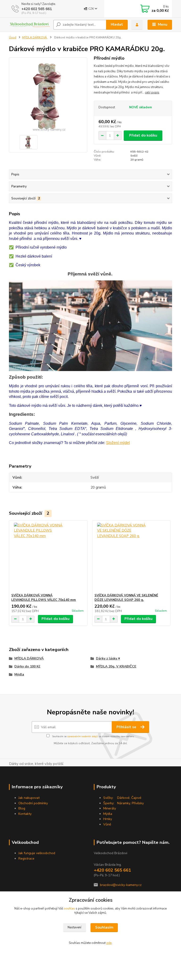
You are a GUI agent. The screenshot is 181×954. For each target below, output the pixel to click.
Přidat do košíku (143, 135)
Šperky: (108, 803)
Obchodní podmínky (33, 803)
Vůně (107, 824)
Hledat (117, 24)
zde (108, 943)
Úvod (12, 37)
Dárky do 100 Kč (27, 666)
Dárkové (123, 798)
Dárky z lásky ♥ (108, 658)
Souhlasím (104, 927)
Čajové (136, 798)
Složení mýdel (118, 443)
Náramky (123, 803)
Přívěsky (138, 803)
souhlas (69, 908)
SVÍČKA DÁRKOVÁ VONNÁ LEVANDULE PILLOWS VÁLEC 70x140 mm (43, 597)
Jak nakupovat (29, 798)
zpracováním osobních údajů (82, 736)
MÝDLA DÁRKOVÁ (35, 37)
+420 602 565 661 (36, 9)
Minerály (109, 808)
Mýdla (19, 674)
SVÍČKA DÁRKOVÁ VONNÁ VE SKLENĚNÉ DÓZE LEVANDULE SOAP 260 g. (126, 597)
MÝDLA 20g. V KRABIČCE (116, 666)
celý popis (152, 92)
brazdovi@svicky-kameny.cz (121, 885)
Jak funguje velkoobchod (36, 853)
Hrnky (107, 819)
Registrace (26, 858)
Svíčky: (108, 798)
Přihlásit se (126, 727)
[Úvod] (29, 25)
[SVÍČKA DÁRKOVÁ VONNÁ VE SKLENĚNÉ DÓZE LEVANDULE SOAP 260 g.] (131, 557)
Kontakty (25, 814)
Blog (21, 808)
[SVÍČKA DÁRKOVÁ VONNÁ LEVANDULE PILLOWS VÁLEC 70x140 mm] (48, 557)
